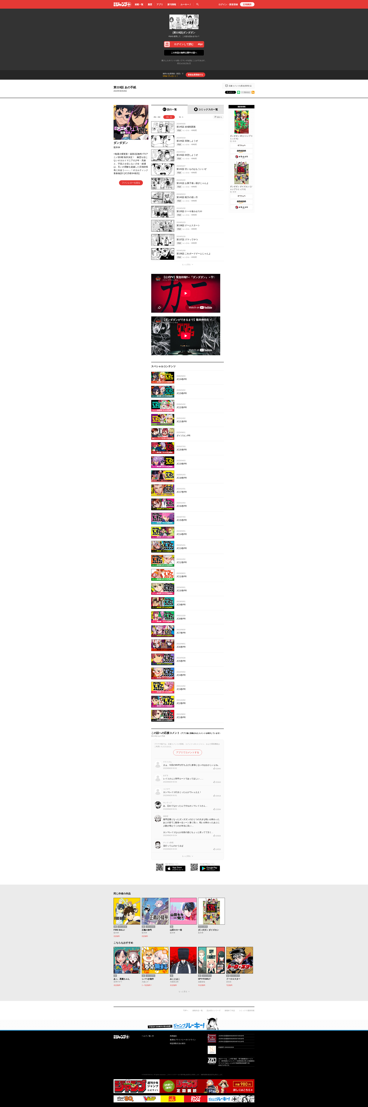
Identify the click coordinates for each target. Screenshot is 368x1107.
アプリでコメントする (187, 752)
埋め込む (247, 92)
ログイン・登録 (228, 4)
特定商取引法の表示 (177, 1043)
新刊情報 (171, 4)
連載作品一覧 (197, 1011)
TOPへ (185, 1011)
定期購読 (247, 4)
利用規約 (173, 1036)
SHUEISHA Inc (148, 1074)
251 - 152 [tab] (157, 117)
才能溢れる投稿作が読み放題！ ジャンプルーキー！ (184, 1024)
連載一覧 (139, 4)
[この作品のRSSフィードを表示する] (253, 92)
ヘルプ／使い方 (148, 1036)
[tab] (169, 109)
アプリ (160, 4)
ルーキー (186, 4)
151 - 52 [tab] (169, 117)
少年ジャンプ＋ (122, 4)
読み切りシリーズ (214, 1011)
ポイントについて (184, 63)
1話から (219, 117)
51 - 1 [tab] (181, 117)
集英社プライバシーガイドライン (183, 1040)
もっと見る (186, 265)
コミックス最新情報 (246, 1011)
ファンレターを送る (131, 183)
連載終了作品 (230, 1011)
